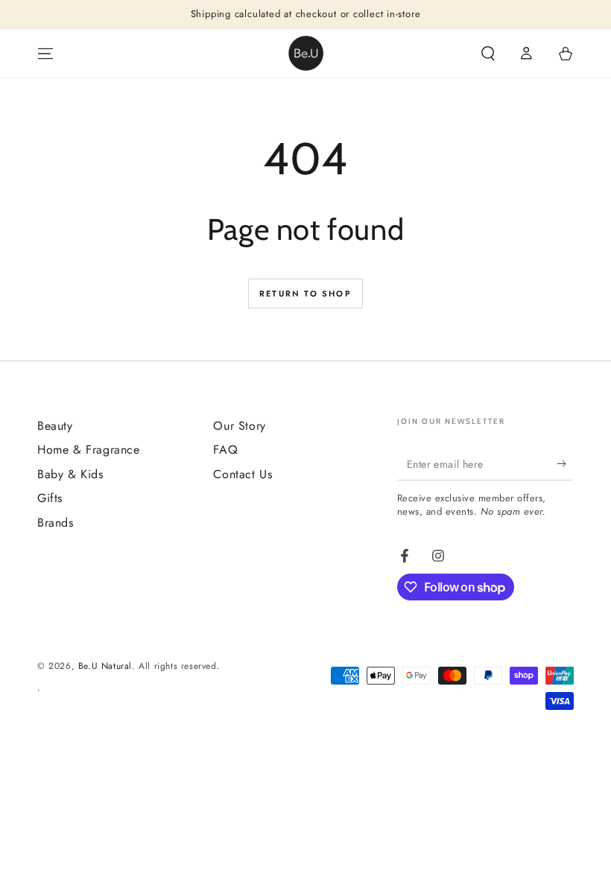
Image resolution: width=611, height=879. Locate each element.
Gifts (50, 498)
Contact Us (242, 474)
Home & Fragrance (88, 449)
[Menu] (45, 53)
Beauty (55, 425)
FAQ (225, 449)
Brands (55, 522)
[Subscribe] (565, 463)
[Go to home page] (305, 53)
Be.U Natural (105, 666)
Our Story (239, 425)
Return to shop (305, 293)
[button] (488, 53)
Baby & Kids (70, 474)
